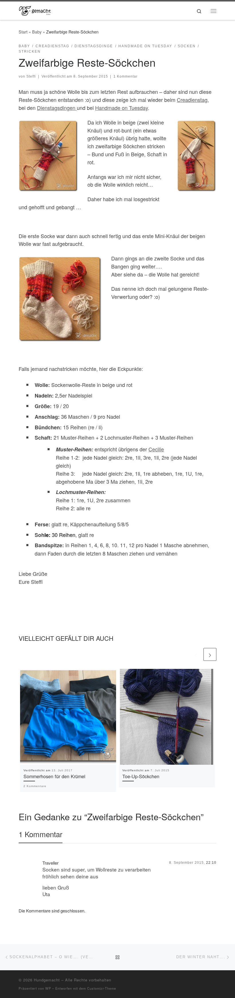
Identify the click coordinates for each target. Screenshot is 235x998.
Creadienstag (192, 99)
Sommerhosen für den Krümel (54, 776)
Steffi (31, 76)
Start (23, 32)
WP (48, 988)
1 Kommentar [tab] (40, 834)
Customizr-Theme (101, 988)
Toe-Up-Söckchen (140, 776)
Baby (37, 32)
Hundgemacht (47, 980)
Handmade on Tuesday (121, 107)
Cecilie (156, 449)
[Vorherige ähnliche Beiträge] (195, 654)
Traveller (50, 863)
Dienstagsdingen (57, 107)
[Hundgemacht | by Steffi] (35, 9)
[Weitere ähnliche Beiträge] (209, 654)
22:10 (211, 863)
